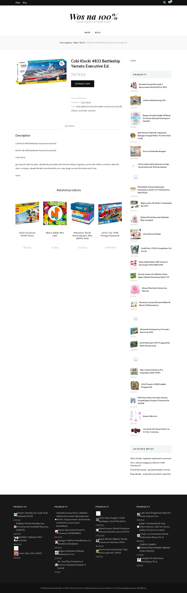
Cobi (83, 102)
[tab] (70, 126)
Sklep (17, 2)
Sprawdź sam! (82, 84)
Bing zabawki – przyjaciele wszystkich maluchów (150, 474)
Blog (25, 2)
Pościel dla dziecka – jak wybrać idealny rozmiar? (150, 470)
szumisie (92, 110)
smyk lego (83, 110)
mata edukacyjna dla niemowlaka (89, 106)
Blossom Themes (114, 588)
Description (70, 126)
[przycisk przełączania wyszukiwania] (164, 2)
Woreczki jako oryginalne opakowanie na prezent (150, 458)
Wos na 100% (93, 16)
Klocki (88, 102)
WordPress (141, 588)
